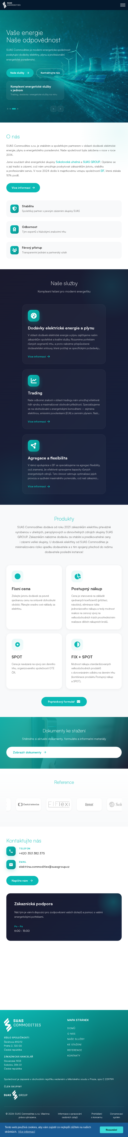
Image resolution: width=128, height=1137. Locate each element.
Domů (71, 1028)
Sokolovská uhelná (68, 162)
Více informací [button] (26, 1131)
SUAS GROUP (91, 162)
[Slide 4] (16, 108)
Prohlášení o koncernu (96, 1115)
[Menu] (122, 5)
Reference (74, 1049)
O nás (71, 1033)
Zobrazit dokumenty (27, 752)
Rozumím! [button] (111, 1129)
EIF (102, 170)
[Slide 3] (12, 108)
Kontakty (73, 1055)
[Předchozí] (53, 109)
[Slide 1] (7, 108)
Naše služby (17, 72)
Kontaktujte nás (50, 72)
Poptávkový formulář (61, 701)
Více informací (21, 187)
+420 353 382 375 (32, 853)
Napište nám (20, 880)
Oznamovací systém (116, 1115)
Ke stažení (74, 1044)
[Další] (61, 109)
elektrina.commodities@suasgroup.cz (44, 866)
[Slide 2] (10, 108)
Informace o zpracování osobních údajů (70, 1115)
